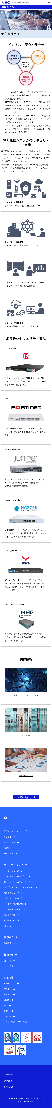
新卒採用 (7, 960)
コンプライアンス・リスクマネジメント (21, 887)
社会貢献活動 (9, 920)
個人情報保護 (9, 915)
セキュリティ (9, 842)
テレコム (7, 837)
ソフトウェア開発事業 (14, 323)
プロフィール (9, 989)
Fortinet (8, 399)
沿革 (6, 1005)
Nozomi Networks (12, 500)
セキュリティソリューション (26, 695)
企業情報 (9, 977)
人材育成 (7, 1016)
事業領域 (7, 994)
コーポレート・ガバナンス (15, 882)
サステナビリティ (13, 864)
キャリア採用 (9, 966)
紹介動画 (26, 735)
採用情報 (9, 954)
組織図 (7, 1000)
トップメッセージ (11, 871)
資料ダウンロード (26, 775)
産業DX (7, 848)
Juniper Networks (12, 449)
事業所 (7, 1011)
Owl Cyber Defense (13, 550)
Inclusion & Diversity (12, 909)
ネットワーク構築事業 (14, 242)
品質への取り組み (11, 898)
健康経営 (9, 937)
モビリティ (8, 853)
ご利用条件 (8, 1081)
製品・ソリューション (16, 831)
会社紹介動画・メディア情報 (16, 1022)
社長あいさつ (9, 983)
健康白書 (7, 943)
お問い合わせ (24, 797)
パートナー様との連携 (13, 904)
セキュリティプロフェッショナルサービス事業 (24, 282)
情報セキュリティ (11, 893)
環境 (6, 926)
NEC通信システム (8, 7)
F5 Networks (10, 348)
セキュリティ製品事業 (14, 202)
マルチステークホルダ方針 (15, 876)
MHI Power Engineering (15, 604)
